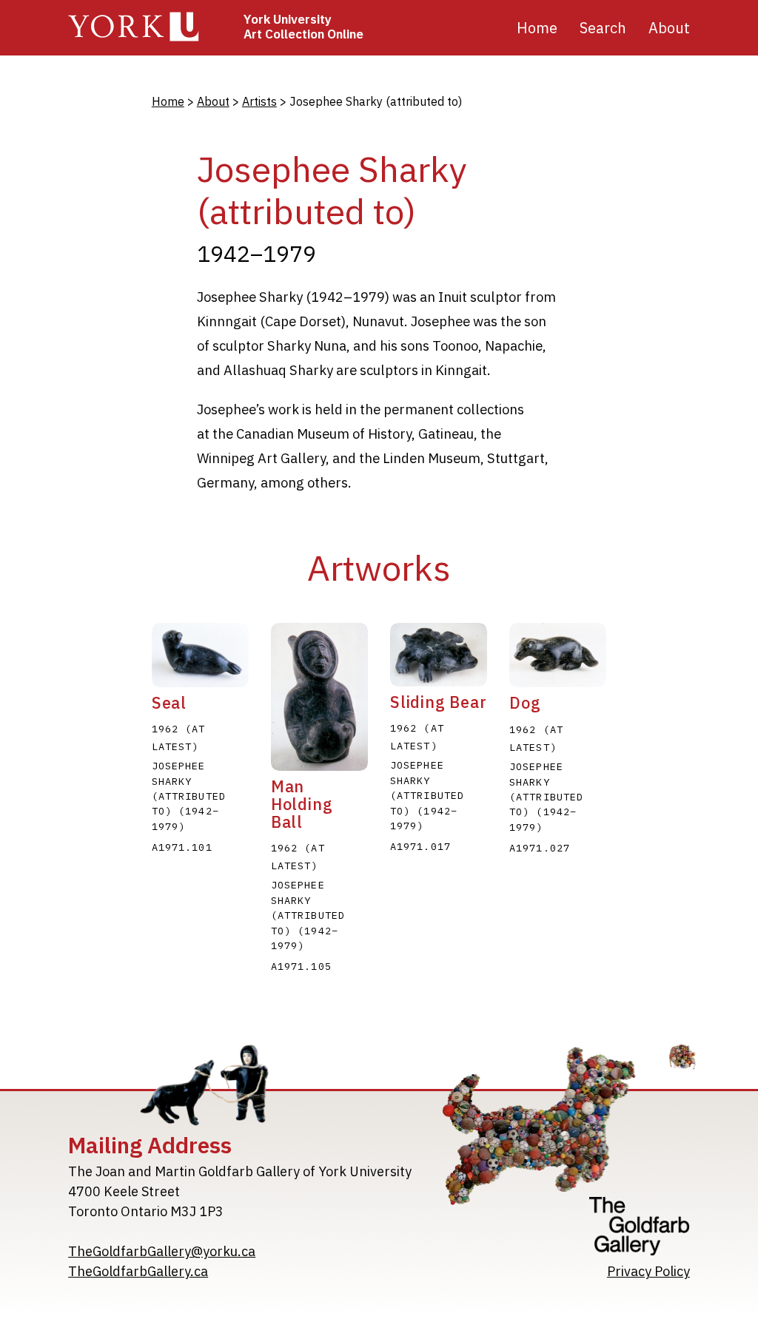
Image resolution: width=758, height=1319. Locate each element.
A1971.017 (420, 846)
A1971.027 (539, 847)
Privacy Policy (648, 1271)
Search (603, 28)
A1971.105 (301, 966)
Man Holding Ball (302, 804)
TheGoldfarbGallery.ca (138, 1271)
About (213, 101)
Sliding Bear (438, 702)
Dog (524, 702)
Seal (169, 702)
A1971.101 (182, 847)
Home (537, 28)
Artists (259, 101)
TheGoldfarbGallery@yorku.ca (161, 1251)
